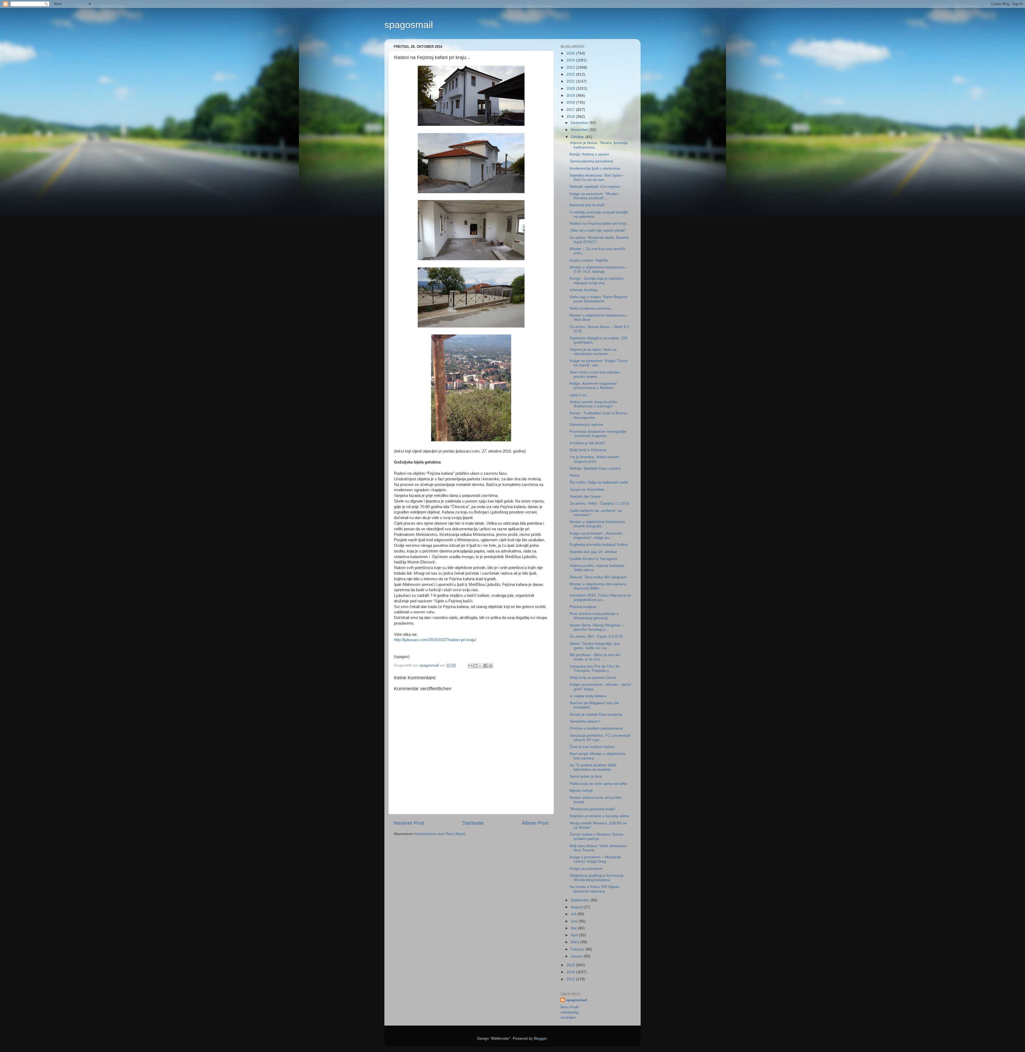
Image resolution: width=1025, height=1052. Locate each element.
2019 (571, 95)
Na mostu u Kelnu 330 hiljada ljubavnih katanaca (594, 889)
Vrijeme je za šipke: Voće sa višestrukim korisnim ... (593, 352)
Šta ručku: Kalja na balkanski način (599, 482)
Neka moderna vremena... (592, 308)
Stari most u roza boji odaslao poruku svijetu (595, 374)
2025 (571, 53)
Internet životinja (583, 290)
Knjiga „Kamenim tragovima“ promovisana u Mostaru (594, 385)
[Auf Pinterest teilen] (490, 665)
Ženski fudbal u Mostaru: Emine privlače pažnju (596, 836)
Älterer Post (535, 823)
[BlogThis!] (475, 665)
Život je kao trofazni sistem (592, 747)
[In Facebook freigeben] (485, 665)
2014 (571, 972)
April (575, 935)
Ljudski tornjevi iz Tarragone (593, 559)
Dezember (580, 123)
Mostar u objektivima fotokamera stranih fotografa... (597, 524)
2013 (571, 979)
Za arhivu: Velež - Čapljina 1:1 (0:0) (599, 503)
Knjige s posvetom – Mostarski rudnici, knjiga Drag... (595, 859)
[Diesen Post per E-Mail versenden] (470, 665)
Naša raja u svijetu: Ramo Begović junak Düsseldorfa (599, 299)
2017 (571, 110)
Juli (574, 914)
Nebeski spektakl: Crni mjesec (595, 187)
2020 (571, 89)
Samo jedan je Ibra (586, 776)
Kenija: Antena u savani (589, 154)
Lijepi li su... (579, 395)
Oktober (578, 137)
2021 (571, 81)
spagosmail (408, 24)
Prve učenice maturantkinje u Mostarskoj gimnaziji (594, 616)
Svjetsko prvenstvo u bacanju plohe (599, 816)
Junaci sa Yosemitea (587, 490)
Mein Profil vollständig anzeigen (569, 1012)
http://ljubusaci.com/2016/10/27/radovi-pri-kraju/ (435, 640)
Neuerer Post (409, 823)
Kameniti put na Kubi (587, 205)
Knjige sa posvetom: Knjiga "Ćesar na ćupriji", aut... (599, 363)
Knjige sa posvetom (586, 869)
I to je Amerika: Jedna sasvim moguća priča (594, 459)
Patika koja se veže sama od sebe (598, 784)
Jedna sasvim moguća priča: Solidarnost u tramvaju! (594, 404)
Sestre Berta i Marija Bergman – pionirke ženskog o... (597, 627)
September (580, 900)
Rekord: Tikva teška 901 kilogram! (598, 577)
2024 (571, 60)
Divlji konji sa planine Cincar (593, 678)
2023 (571, 67)
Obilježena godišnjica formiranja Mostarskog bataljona (597, 878)
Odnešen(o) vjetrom (587, 425)
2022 (571, 74)
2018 (571, 102)
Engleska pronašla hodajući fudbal (599, 545)
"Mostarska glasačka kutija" (593, 809)
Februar (578, 949)
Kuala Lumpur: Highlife (589, 260)
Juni (575, 921)
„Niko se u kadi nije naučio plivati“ (598, 230)
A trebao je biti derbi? (587, 443)
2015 (571, 965)
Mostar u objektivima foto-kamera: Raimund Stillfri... (598, 586)
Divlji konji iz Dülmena (588, 450)
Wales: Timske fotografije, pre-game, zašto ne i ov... (595, 646)
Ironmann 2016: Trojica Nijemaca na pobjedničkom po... (600, 597)
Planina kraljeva (583, 607)
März (575, 942)
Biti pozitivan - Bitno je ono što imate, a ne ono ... (595, 657)
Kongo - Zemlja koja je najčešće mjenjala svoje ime (597, 280)
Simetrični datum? (585, 721)
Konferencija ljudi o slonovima (595, 168)
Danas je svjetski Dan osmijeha (596, 714)
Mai (574, 928)
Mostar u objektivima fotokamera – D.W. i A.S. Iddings (599, 269)
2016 (571, 117)
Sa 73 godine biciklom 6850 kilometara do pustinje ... (593, 767)
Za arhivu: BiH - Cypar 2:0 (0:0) (596, 636)
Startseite (473, 823)
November (580, 130)
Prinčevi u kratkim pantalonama (596, 728)
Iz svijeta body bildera (588, 696)
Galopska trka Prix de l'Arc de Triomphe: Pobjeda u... (595, 668)
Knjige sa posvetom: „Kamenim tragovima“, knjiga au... (596, 535)
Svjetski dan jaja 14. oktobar (593, 552)
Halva (574, 475)
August (577, 907)
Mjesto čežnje (581, 791)
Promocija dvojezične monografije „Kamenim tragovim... (598, 434)
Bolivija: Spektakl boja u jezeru (595, 468)
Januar (577, 956)
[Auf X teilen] (480, 665)
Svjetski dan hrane (585, 496)
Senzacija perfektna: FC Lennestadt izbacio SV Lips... (600, 738)
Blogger (540, 1039)
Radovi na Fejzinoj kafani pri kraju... (600, 223)
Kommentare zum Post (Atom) (440, 834)
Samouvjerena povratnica (591, 161)
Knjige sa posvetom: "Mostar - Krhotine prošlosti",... (595, 196)
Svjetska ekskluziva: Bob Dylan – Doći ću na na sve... (597, 177)
